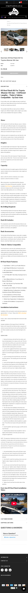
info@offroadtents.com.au (14, 6)
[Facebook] (2, 570)
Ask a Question (10, 537)
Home (8, 21)
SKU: (2, 65)
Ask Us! (14, 81)
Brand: (2, 63)
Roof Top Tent (9, 186)
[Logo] (14, 11)
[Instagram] (6, 570)
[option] (14, 37)
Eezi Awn (12, 63)
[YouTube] (10, 570)
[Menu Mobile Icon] (7, 2)
